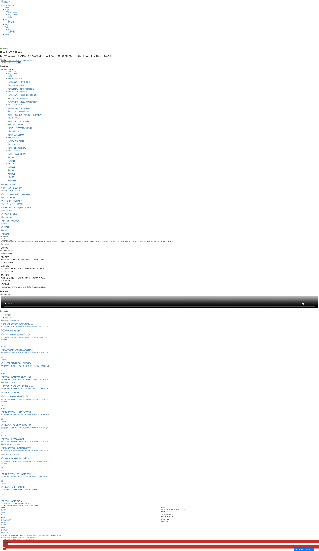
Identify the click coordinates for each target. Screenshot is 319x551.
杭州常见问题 (11, 32)
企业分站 (9, 537)
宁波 (11, 539)
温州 (14, 539)
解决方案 (7, 24)
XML (23, 537)
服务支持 (7, 26)
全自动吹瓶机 (11, 21)
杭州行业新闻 (11, 31)
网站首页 (7, 7)
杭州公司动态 (11, 29)
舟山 (30, 539)
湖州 (19, 539)
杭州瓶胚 (10, 17)
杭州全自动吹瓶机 (12, 12)
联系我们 (7, 34)
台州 (32, 539)
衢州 (27, 539)
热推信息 (3, 537)
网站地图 (15, 537)
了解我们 (2, 59)
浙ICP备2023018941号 (43, 536)
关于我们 (7, 9)
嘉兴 (16, 539)
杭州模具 (10, 16)
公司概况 (3, 509)
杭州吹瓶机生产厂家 (31, 60)
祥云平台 (59, 536)
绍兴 (22, 539)
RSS (19, 537)
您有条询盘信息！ (30, 537)
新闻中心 (7, 27)
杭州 (8, 539)
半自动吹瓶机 (11, 22)
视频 (6, 19)
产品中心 (7, 11)
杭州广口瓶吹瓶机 (21, 60)
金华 (24, 539)
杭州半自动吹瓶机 (12, 14)
